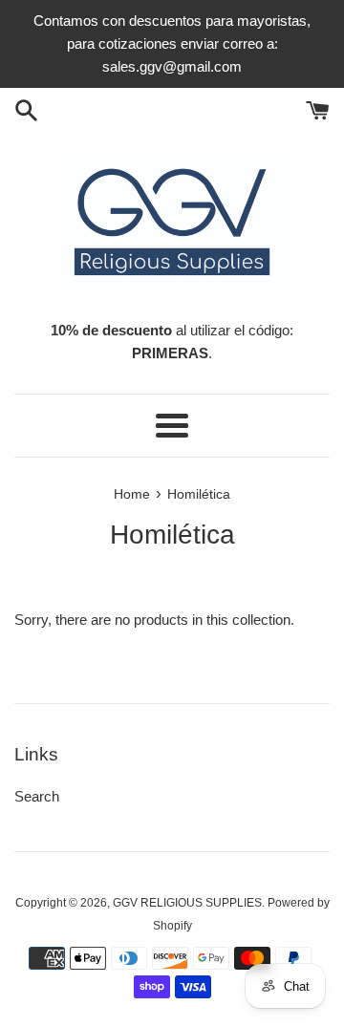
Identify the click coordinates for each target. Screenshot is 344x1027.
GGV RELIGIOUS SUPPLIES (187, 902)
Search (36, 796)
